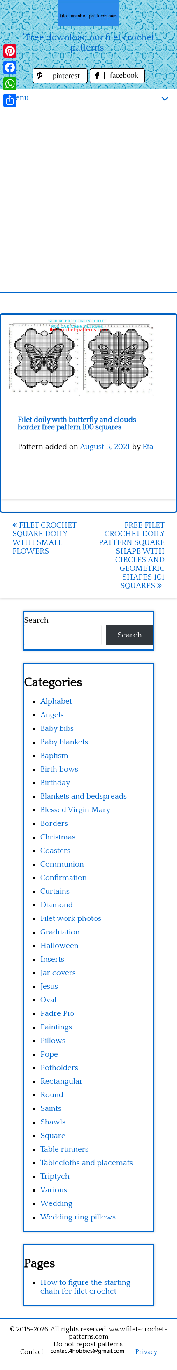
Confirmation (63, 878)
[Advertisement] (88, 199)
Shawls (52, 1122)
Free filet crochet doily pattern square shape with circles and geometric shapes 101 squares (132, 555)
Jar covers (58, 973)
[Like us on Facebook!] (117, 80)
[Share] (10, 100)
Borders (54, 823)
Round (51, 1095)
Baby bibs (57, 728)
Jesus (49, 986)
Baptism (54, 755)
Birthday (55, 783)
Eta (148, 447)
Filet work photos (70, 918)
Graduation (60, 932)
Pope (49, 1054)
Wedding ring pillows (78, 1217)
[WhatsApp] (10, 84)
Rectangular (61, 1081)
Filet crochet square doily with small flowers (44, 538)
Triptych (55, 1176)
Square (52, 1135)
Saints (50, 1108)
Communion (62, 864)
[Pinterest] (10, 51)
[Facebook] (10, 67)
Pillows (52, 1040)
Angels (52, 715)
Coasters (55, 850)
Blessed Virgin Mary (75, 810)
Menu (18, 97)
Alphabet (56, 701)
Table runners (64, 1149)
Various (53, 1190)
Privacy (146, 1352)
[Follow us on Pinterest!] (61, 80)
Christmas (57, 837)
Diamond (56, 905)
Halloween (59, 945)
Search (36, 620)
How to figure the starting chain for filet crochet (85, 1287)
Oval (48, 1000)
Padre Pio (57, 1013)
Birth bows (59, 769)
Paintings (56, 1027)
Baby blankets (64, 742)
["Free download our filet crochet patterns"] (88, 13)
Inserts (52, 959)
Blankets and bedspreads (83, 796)
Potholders (59, 1068)
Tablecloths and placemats (86, 1163)
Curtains (55, 891)
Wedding (56, 1203)
